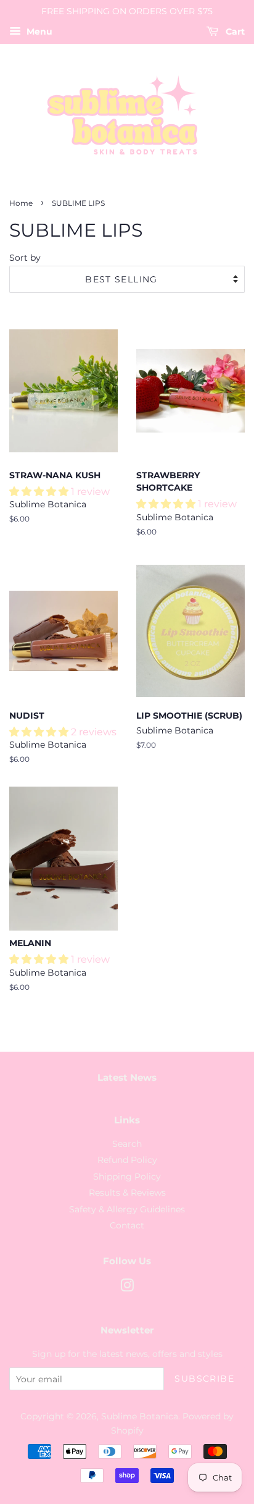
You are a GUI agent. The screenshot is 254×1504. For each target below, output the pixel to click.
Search (127, 1144)
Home (21, 203)
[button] (40, 491)
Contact (127, 1225)
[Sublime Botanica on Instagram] (127, 1288)
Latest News (127, 1077)
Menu (38, 31)
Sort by (25, 257)
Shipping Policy (127, 1176)
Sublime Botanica (139, 1416)
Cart (234, 31)
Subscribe (204, 1378)
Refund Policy (127, 1160)
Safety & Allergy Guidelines (127, 1209)
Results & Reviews (127, 1193)
